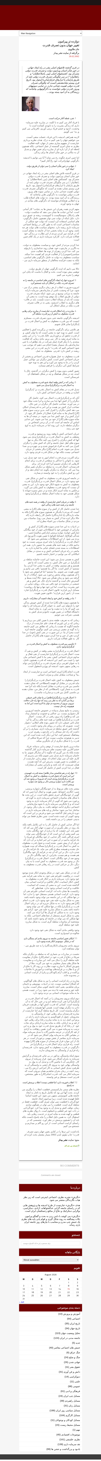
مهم (78, 1429)
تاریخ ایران (75, 1323)
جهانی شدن (74, 1362)
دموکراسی (74, 1376)
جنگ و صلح (74, 1357)
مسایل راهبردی (72, 1401)
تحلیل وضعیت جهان (70, 1333)
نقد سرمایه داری (72, 1444)
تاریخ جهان (75, 1328)
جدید (78, 1343)
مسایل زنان (74, 1405)
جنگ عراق (75, 1352)
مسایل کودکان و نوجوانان (67, 1420)
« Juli (21, 1301)
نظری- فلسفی (73, 1439)
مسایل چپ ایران (71, 1396)
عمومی (76, 1386)
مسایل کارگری (72, 1415)
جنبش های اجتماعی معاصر (67, 1347)
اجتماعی (76, 1318)
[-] (50, 19)
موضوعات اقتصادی (70, 1434)
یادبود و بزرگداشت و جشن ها (65, 1449)
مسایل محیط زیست (70, 1425)
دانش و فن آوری (72, 1372)
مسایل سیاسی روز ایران (68, 1410)
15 (68, 1288)
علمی (77, 1381)
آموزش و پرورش (71, 1314)
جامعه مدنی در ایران (70, 1338)
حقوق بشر (75, 1367)
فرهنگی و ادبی (72, 1391)
